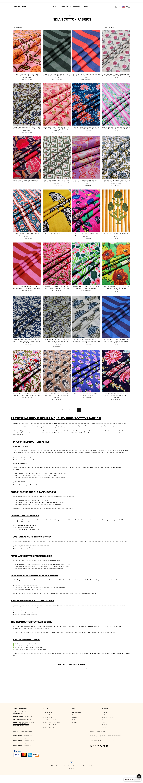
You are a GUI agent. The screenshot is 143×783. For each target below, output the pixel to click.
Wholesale (23, 1)
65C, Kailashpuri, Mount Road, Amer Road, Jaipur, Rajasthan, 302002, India (23, 724)
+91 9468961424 (28, 716)
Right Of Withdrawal (132, 779)
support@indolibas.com (24, 719)
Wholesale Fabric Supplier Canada (23, 740)
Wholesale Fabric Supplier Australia (24, 743)
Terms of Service (48, 717)
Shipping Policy (48, 712)
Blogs (64, 1)
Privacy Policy (47, 714)
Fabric (74, 714)
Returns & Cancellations (50, 724)
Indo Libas (19, 6)
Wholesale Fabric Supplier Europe (23, 738)
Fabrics (55, 6)
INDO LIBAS (71, 768)
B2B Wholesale (77, 6)
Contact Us (58, 1)
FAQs (51, 1)
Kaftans (74, 719)
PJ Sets (74, 717)
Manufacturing (44, 1)
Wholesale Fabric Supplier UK (22, 745)
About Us (15, 1)
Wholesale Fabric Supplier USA (22, 735)
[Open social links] (139, 776)
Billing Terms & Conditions (51, 722)
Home (71, 15)
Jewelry (86, 6)
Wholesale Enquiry (33, 1)
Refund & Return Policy (50, 719)
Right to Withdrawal (49, 727)
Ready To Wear (65, 6)
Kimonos (74, 722)
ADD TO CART (26, 70)
